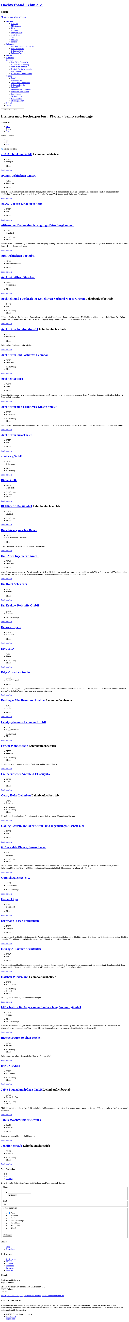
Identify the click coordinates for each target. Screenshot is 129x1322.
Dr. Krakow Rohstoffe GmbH (20, 605)
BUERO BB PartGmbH (16, 506)
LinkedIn (9, 1270)
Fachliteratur (16, 94)
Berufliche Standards (19, 62)
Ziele (13, 28)
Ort (7, 131)
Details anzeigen (10, 149)
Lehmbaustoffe (17, 51)
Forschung (15, 78)
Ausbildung (15, 1223)
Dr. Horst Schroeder (14, 584)
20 (7, 140)
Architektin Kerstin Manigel (19, 329)
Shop (8, 1247)
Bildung (9, 60)
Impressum (10, 1319)
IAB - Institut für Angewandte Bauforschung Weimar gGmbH (41, 1007)
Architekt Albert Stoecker (18, 277)
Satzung (14, 37)
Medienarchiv (16, 96)
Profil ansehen (6, 170)
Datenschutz (11, 1316)
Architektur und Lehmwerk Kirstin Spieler (29, 406)
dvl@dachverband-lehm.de (30, 1296)
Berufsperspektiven (18, 71)
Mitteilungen (16, 26)
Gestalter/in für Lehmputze (21, 69)
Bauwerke (10, 58)
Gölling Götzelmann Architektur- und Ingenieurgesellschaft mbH (43, 825)
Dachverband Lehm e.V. (22, 5)
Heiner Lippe (9, 899)
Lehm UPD (15, 87)
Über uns (14, 24)
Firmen (9, 55)
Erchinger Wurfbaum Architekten (23, 700)
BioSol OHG (9, 480)
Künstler (14, 1228)
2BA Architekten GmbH (16, 154)
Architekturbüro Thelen (16, 435)
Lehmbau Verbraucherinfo (21, 89)
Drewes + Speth (11, 627)
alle (7, 144)
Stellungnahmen (17, 101)
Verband (9, 21)
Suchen (12, 1195)
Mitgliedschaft (16, 33)
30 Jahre (14, 30)
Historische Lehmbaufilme (21, 73)
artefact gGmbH (11, 456)
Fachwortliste (16, 98)
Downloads (10, 1249)
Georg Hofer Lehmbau (16, 795)
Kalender (9, 103)
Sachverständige (17, 1221)
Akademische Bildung (20, 64)
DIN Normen (16, 80)
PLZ (8, 127)
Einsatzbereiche (17, 49)
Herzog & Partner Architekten (21, 948)
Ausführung (15, 1226)
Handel (13, 1218)
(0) (10, 1296)
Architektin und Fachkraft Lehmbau (25, 355)
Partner (14, 42)
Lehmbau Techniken (19, 53)
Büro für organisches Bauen (19, 530)
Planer (13, 1213)
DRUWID (7, 648)
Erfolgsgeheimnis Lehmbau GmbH (23, 722)
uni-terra (9, 1263)
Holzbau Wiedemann (14, 976)
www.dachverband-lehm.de (53, 1296)
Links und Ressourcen (20, 92)
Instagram (10, 1268)
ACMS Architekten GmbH (18, 175)
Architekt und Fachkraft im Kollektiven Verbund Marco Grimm (43, 298)
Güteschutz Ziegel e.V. (15, 877)
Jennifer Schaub (11, 1145)
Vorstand (14, 39)
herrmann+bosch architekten (20, 920)
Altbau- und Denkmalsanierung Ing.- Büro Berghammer (37, 225)
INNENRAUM (10, 1065)
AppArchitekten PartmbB (18, 255)
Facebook (10, 1266)
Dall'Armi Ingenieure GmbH (20, 556)
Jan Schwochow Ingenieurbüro (21, 1119)
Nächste (9, 1179)
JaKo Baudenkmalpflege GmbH (22, 1089)
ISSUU (9, 1261)
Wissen (9, 76)
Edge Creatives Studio (15, 672)
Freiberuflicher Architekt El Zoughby (25, 774)
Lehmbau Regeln (18, 85)
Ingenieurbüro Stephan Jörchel (21, 1037)
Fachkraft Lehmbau (19, 67)
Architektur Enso (12, 378)
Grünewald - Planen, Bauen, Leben (23, 847)
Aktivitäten (15, 35)
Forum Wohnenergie (14, 745)
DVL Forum (11, 1259)
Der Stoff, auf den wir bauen (22, 46)
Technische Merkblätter (20, 83)
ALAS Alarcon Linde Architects (21, 203)
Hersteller (14, 1215)
